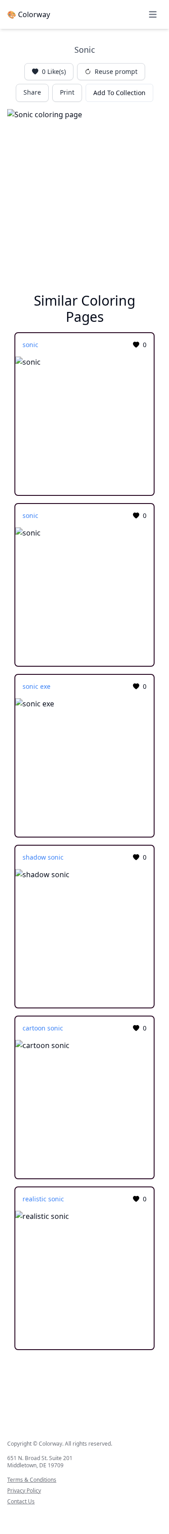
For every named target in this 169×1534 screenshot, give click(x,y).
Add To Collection (119, 92)
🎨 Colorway (28, 14)
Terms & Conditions (31, 1480)
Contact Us (21, 1501)
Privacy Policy (24, 1490)
